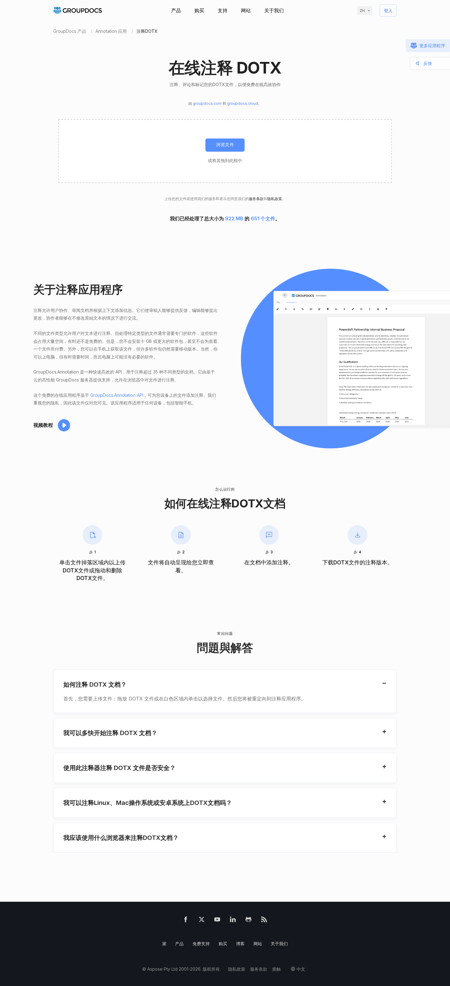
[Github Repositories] (248, 920)
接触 (276, 969)
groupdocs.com (207, 103)
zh (362, 10)
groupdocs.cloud (242, 103)
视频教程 (43, 425)
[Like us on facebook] (186, 920)
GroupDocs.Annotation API (116, 395)
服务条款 (256, 198)
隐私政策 (274, 198)
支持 (222, 10)
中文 (301, 969)
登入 (388, 10)
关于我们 (274, 10)
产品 (176, 10)
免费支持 (201, 943)
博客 (240, 943)
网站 (246, 10)
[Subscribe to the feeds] (264, 920)
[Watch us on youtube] (217, 920)
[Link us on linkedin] (233, 920)
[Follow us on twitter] (201, 920)
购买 (199, 10)
